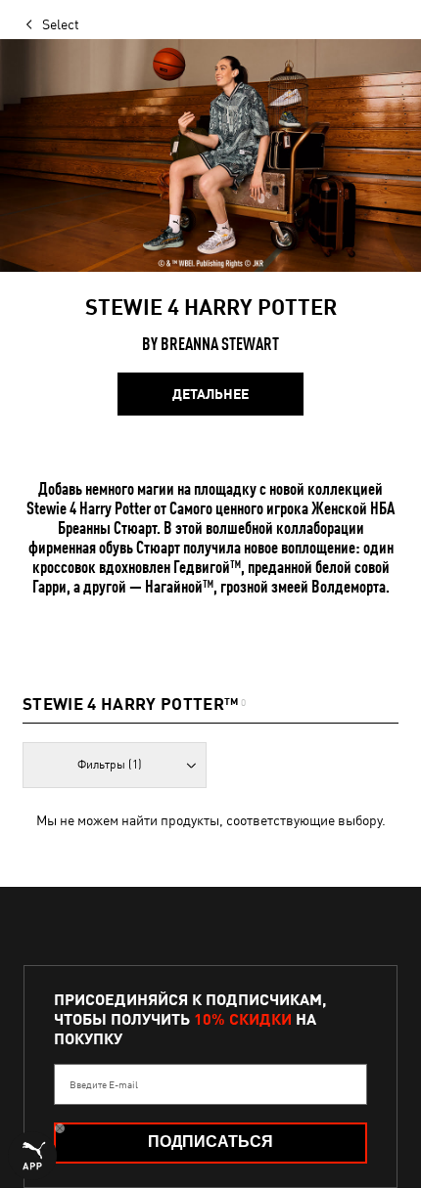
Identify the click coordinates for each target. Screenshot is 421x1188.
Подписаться (210, 1141)
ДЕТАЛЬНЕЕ (210, 394)
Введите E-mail (104, 1084)
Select (60, 24)
